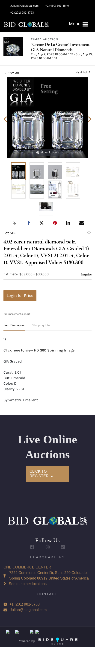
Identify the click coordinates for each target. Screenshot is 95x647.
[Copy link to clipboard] (15, 223)
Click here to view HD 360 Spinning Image (38, 350)
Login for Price (20, 295)
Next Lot (81, 72)
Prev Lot (13, 73)
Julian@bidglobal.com (28, 610)
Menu (75, 23)
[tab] (14, 327)
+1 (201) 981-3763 (24, 604)
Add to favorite (89, 233)
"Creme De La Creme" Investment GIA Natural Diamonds (60, 47)
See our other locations (28, 584)
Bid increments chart (16, 314)
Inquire (86, 274)
